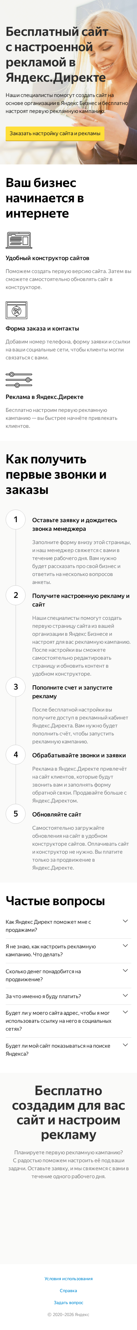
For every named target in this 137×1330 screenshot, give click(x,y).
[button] (68, 926)
